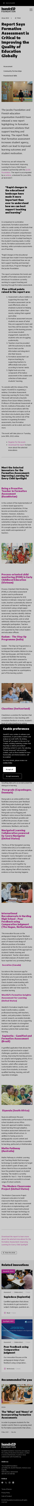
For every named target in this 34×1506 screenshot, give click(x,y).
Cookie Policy (7, 763)
